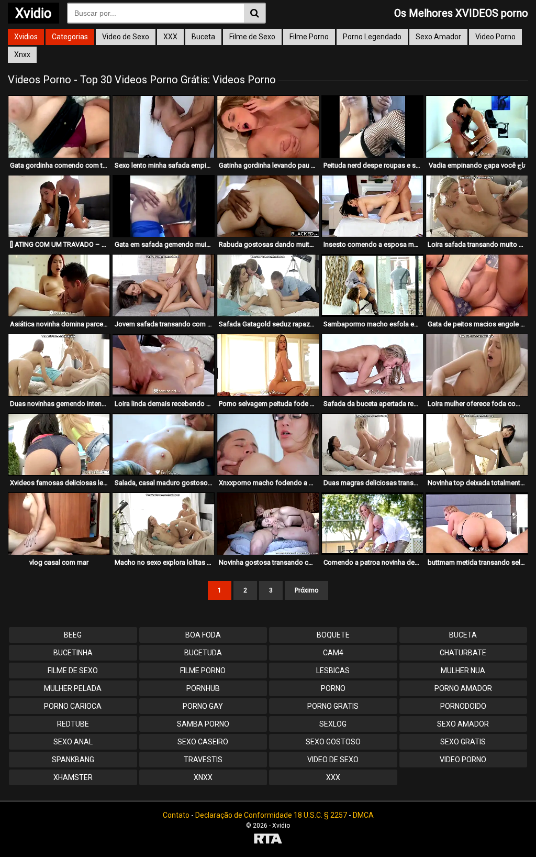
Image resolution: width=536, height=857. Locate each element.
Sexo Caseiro (202, 742)
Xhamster (73, 777)
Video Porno (495, 36)
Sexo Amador (438, 36)
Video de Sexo (125, 36)
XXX (170, 36)
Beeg (73, 635)
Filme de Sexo (252, 36)
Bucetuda (203, 653)
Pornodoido (463, 706)
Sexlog (333, 724)
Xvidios (26, 36)
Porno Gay (203, 706)
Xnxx (22, 54)
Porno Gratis (333, 706)
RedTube (73, 724)
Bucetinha (73, 653)
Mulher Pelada (73, 688)
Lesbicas (333, 670)
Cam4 (333, 653)
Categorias (70, 36)
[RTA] (268, 840)
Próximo (306, 590)
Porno (333, 688)
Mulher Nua (463, 670)
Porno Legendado (372, 36)
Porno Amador (463, 688)
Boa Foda (203, 635)
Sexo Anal (73, 742)
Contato (176, 815)
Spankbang (73, 759)
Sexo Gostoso (333, 742)
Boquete (333, 635)
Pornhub (203, 688)
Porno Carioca (73, 706)
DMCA (363, 815)
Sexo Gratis (463, 742)
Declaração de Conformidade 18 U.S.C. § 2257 (271, 815)
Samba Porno (203, 724)
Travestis (203, 759)
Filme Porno (309, 36)
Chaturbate (463, 653)
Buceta (203, 36)
